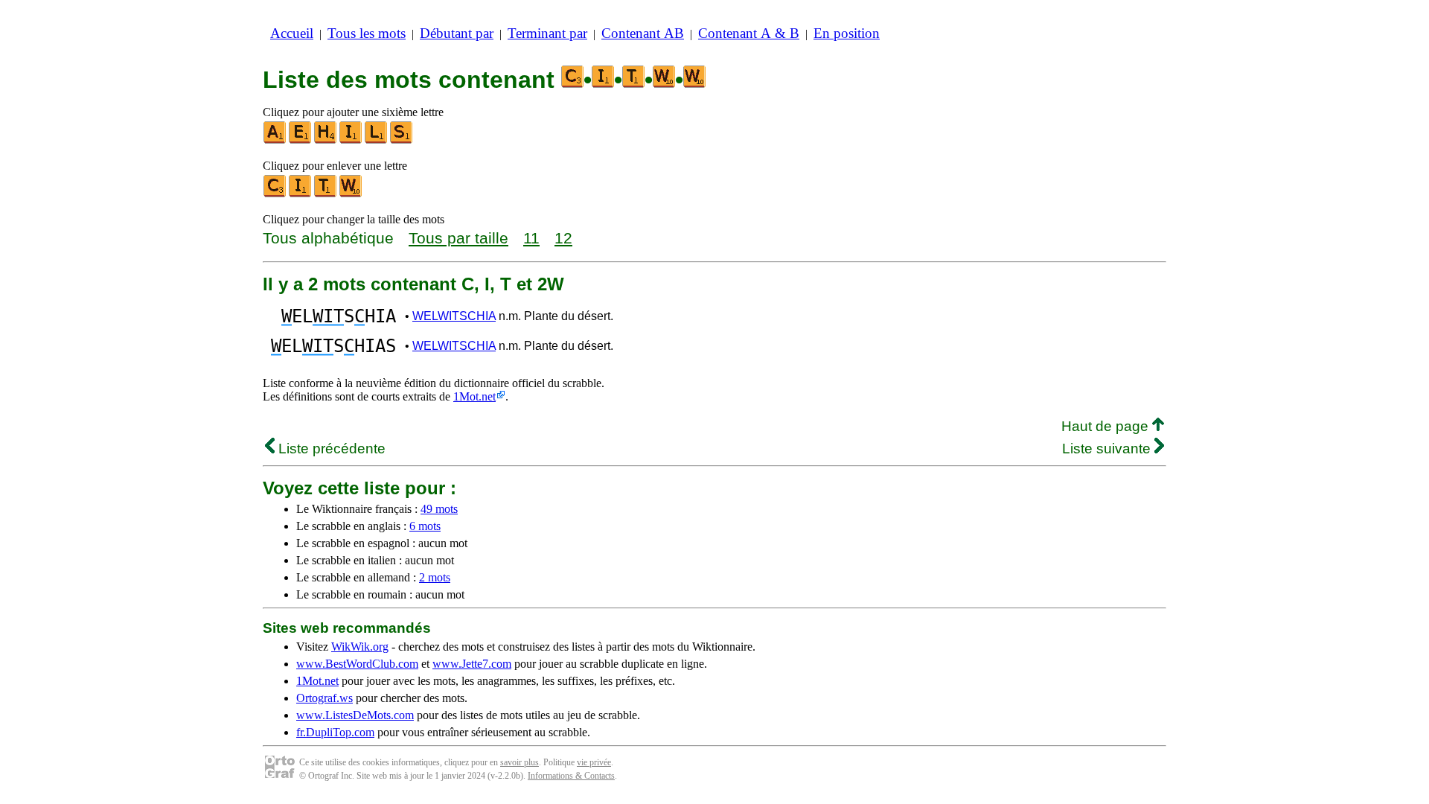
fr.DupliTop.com (335, 732)
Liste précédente (330, 448)
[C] (275, 194)
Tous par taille (458, 237)
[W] (351, 194)
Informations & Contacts (571, 775)
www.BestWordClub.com (357, 663)
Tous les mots (366, 33)
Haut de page (1106, 426)
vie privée (594, 762)
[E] (300, 140)
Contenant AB (642, 33)
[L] (376, 140)
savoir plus (519, 762)
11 (531, 237)
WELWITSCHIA (454, 316)
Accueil (291, 33)
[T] (326, 194)
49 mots (439, 508)
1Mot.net (474, 396)
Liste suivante (1108, 448)
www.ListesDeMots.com (355, 715)
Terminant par (547, 33)
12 (563, 237)
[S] (402, 140)
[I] (351, 140)
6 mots (425, 526)
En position (846, 33)
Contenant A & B (748, 33)
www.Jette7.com (471, 663)
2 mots (434, 577)
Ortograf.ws (324, 698)
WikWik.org (360, 646)
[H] (326, 140)
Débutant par (456, 33)
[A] (275, 140)
